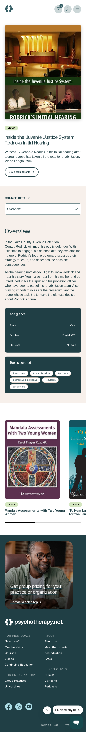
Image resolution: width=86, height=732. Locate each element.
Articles (49, 674)
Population (50, 380)
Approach (63, 373)
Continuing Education (19, 664)
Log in (68, 9)
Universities (12, 686)
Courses (10, 653)
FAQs (48, 658)
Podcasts (51, 686)
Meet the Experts (56, 647)
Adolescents (19, 373)
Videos (9, 658)
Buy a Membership (19, 172)
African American (41, 373)
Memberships (14, 647)
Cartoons (51, 680)
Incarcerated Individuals (25, 380)
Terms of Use (50, 724)
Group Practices (15, 680)
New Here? (12, 641)
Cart (58, 9)
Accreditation (53, 653)
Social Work (19, 386)
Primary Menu (77, 9)
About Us (51, 641)
